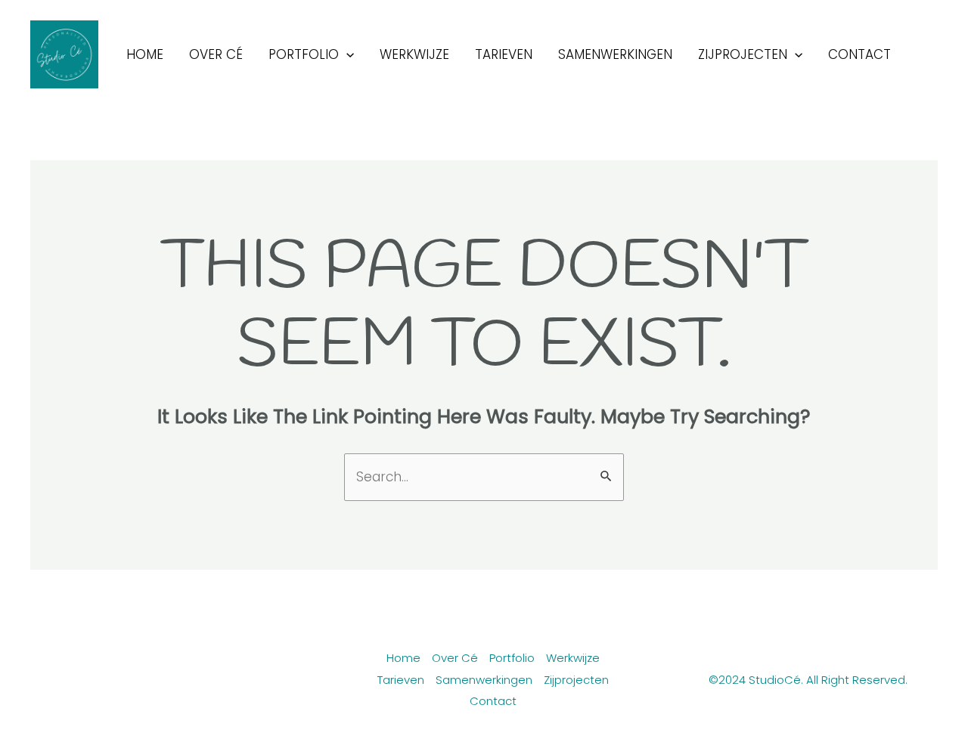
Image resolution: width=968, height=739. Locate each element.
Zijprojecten (742, 54)
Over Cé (216, 54)
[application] (346, 54)
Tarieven (503, 54)
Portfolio (303, 54)
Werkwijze (414, 54)
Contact (859, 54)
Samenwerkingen (615, 54)
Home (144, 54)
